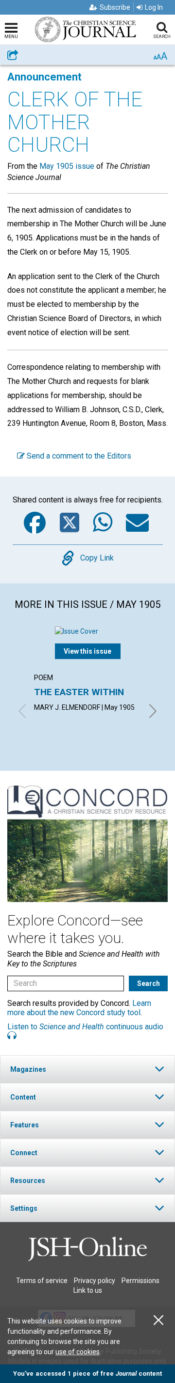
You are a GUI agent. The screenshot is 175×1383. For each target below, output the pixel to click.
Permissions (140, 1280)
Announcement (44, 77)
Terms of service (42, 1280)
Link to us (87, 1290)
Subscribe (115, 7)
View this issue (87, 651)
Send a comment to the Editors (78, 456)
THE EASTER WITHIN (79, 692)
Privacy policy (94, 1280)
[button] (87, 1069)
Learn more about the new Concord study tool (79, 1008)
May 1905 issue (66, 166)
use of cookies (77, 1352)
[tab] (87, 1069)
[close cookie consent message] (158, 1320)
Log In (154, 7)
